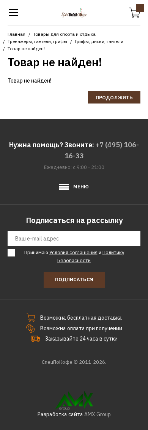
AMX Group (97, 414)
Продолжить (114, 97)
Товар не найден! (26, 48)
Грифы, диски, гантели (99, 41)
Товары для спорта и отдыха (64, 34)
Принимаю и (74, 256)
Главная (16, 34)
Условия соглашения (73, 252)
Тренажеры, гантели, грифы (37, 41)
